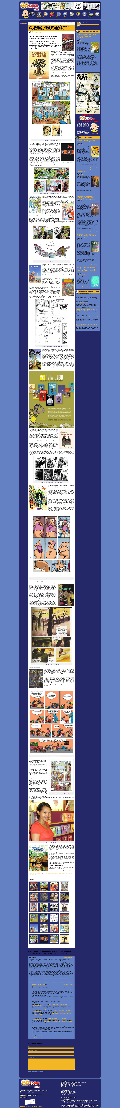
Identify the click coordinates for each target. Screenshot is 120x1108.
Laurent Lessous (82, 239)
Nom (29, 1046)
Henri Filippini (82, 144)
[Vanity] (44, 901)
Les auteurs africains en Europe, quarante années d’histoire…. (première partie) (50, 872)
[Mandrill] (64, 901)
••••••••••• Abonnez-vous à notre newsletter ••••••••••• (31, 1106)
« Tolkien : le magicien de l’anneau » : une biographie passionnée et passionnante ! (86, 197)
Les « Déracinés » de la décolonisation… (84, 170)
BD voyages (71, 17)
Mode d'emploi (23, 1097)
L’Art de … (58, 16)
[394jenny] (54, 891)
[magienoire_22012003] (54, 901)
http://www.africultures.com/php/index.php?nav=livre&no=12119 (46, 1009)
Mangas (84, 16)
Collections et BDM (90, 17)
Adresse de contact (32, 1050)
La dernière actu (88, 32)
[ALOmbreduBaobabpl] (54, 943)
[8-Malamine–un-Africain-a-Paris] (44, 912)
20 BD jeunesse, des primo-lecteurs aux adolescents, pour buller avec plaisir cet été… (86, 235)
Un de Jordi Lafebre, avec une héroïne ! (87, 36)
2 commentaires (23, 23)
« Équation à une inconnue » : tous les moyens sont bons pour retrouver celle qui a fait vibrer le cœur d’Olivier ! (87, 270)
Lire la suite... (94, 70)
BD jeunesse (65, 17)
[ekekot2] (44, 891)
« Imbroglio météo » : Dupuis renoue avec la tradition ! (86, 141)
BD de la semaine (39, 17)
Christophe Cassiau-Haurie (37, 32)
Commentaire (31, 1057)
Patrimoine (45, 16)
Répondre (31, 981)
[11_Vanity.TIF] (64, 891)
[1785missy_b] (34, 912)
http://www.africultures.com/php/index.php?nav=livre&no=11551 (58, 1021)
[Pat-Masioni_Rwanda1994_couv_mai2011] (34, 891)
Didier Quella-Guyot (83, 174)
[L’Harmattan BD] (34, 922)
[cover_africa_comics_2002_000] (44, 943)
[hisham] (54, 933)
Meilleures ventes (52, 17)
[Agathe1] (34, 933)
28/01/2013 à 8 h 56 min (69, 984)
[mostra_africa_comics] (34, 943)
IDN (40, 1094)
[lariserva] (64, 933)
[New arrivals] (44, 933)
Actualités (33, 16)
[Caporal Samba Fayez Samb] (54, 922)
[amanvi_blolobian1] (54, 912)
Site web (30, 1054)
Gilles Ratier (81, 40)
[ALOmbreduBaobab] (64, 943)
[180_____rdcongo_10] (64, 912)
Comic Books (78, 17)
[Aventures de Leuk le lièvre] (44, 922)
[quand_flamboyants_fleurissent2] (64, 922)
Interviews (97, 16)
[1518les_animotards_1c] (34, 901)
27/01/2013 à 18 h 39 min (68, 957)
